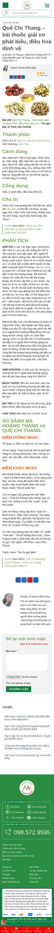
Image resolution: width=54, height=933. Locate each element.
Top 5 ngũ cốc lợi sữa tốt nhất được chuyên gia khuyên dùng (27, 737)
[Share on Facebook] (11, 77)
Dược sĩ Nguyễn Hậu (23, 68)
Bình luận (11, 651)
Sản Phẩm (34, 867)
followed (39, 812)
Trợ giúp (6, 874)
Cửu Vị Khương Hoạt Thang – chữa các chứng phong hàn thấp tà (25, 562)
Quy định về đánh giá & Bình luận (18, 856)
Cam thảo (23, 144)
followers (17, 812)
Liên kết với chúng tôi (16, 802)
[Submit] (6, 13)
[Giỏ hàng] (47, 5)
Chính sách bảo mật (11, 844)
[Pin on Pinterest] (19, 77)
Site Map (6, 859)
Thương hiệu (35, 878)
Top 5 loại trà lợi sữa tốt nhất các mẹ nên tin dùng (27, 756)
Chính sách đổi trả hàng (13, 848)
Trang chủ (7, 867)
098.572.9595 (32, 832)
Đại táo (32, 140)
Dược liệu (33, 874)
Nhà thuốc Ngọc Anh (37, 919)
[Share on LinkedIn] (23, 77)
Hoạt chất (33, 882)
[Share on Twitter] (15, 77)
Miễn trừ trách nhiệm (12, 852)
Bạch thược (43, 140)
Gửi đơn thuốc (9, 870)
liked (14, 807)
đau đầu (11, 209)
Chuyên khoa (8, 878)
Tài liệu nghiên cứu (38, 870)
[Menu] (6, 5)
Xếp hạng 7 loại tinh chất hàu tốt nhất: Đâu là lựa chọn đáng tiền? (27, 718)
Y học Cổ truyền (10, 23)
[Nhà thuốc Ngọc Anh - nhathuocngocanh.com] (27, 5)
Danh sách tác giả (10, 882)
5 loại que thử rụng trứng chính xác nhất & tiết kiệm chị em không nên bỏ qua (26, 747)
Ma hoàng (45, 267)
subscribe (39, 807)
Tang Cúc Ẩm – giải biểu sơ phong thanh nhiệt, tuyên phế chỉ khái (24, 229)
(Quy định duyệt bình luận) (34, 644)
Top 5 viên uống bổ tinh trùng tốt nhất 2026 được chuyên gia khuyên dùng (27, 727)
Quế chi (21, 140)
